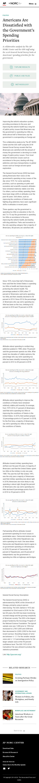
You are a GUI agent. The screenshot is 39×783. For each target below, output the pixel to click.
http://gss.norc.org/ (14, 654)
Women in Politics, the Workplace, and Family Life (24, 699)
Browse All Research (10, 752)
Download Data (8, 748)
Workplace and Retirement (25, 710)
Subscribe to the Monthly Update (14, 765)
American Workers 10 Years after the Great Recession (24, 717)
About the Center (9, 756)
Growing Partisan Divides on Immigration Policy (25, 679)
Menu (31, 4)
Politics (6, 15)
